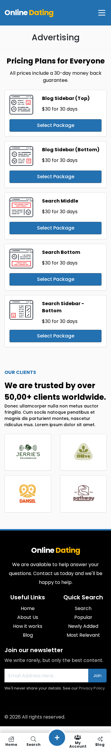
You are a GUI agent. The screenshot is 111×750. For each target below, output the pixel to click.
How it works (27, 626)
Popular (83, 617)
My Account (77, 744)
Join (97, 676)
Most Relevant (83, 635)
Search (83, 608)
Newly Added (83, 626)
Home (28, 608)
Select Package (55, 125)
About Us (27, 617)
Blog (28, 635)
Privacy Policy (92, 688)
